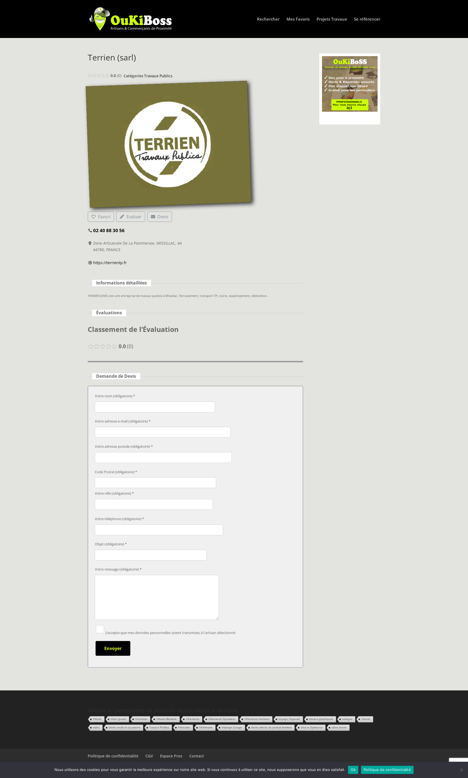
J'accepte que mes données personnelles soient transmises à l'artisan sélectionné (170, 632)
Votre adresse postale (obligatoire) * (124, 446)
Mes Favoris (298, 19)
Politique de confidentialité (113, 755)
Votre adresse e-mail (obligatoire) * (123, 421)
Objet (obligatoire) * (111, 544)
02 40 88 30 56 (109, 230)
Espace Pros (171, 755)
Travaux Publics (158, 75)
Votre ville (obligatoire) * (114, 493)
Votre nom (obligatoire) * (115, 395)
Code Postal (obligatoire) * (116, 471)
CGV (149, 755)
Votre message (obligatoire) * (118, 569)
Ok (353, 769)
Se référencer (367, 19)
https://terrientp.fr (110, 262)
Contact (196, 755)
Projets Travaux (332, 19)
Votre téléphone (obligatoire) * (119, 518)
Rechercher (268, 19)
